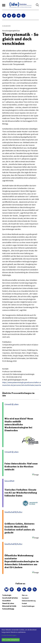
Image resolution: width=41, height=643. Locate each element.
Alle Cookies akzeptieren (10, 640)
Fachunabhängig (8, 609)
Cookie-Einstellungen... (9, 635)
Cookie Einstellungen (28, 606)
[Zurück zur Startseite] (20, 5)
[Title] (14, 16)
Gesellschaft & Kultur (10, 598)
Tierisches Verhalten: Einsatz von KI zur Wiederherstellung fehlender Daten (21, 492)
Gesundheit (6, 601)
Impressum (25, 598)
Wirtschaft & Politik (9, 606)
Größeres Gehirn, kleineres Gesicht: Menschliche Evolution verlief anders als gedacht (20, 528)
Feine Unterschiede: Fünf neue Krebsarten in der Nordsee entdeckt (21, 466)
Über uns (24, 595)
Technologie (6, 595)
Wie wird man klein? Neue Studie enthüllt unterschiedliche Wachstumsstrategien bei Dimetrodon (19, 424)
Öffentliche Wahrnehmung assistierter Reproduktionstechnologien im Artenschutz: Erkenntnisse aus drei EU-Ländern (21, 561)
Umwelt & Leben (8, 603)
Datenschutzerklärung (29, 601)
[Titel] (4, 16)
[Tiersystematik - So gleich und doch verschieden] (9, 16)
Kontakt (24, 603)
